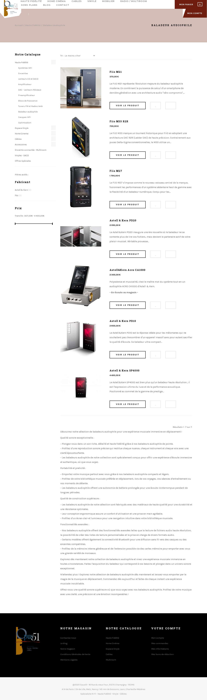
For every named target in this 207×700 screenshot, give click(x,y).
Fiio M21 (116, 71)
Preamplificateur (26, 95)
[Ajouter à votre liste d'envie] (155, 105)
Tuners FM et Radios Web (30, 106)
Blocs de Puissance (27, 101)
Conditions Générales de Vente (75, 654)
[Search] (23, 14)
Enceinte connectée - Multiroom (30, 150)
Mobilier (108, 1)
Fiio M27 (116, 170)
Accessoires (21, 144)
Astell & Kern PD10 (123, 321)
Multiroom (111, 660)
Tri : (61, 55)
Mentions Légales (69, 660)
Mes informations (160, 649)
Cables (77, 1)
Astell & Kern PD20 (123, 220)
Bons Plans (29, 5)
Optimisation (24, 122)
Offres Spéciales (23, 161)
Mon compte (157, 638)
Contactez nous (68, 638)
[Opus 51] (10, 9)
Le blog (63, 643)
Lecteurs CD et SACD (28, 79)
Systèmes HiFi (25, 68)
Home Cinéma (56, 1)
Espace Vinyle (21, 128)
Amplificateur (25, 84)
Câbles (18, 139)
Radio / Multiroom (133, 1)
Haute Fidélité (31, 1)
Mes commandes (159, 643)
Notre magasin (67, 649)
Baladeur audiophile (28, 111)
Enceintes (23, 73)
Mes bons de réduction (162, 654)
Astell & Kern (23, 190)
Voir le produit (127, 105)
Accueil (19, 25)
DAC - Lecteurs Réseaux (29, 90)
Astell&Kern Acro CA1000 (128, 269)
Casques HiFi (24, 117)
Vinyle (91, 1)
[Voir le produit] (170, 105)
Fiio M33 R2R (119, 121)
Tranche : (19, 215)
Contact (62, 5)
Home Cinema (21, 133)
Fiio (18, 195)
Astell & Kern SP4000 (125, 370)
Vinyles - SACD (22, 155)
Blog (46, 5)
